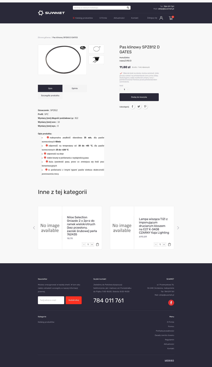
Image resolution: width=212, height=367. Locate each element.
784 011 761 (169, 6)
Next (178, 227)
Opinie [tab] (75, 88)
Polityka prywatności (165, 331)
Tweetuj (138, 106)
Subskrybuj (73, 300)
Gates (127, 57)
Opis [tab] (50, 88)
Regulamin (169, 340)
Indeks (122, 61)
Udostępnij (132, 106)
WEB (169, 361)
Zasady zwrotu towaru (164, 335)
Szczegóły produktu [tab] (50, 95)
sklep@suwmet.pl (166, 9)
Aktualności (119, 18)
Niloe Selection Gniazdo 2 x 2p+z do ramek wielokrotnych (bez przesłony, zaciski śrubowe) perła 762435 (82, 226)
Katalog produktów (84, 18)
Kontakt (134, 18)
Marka (121, 58)
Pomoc (171, 326)
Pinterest (145, 106)
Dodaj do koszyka (139, 97)
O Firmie (103, 18)
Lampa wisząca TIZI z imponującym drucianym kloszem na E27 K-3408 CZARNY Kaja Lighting (154, 225)
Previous (34, 227)
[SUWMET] (53, 13)
